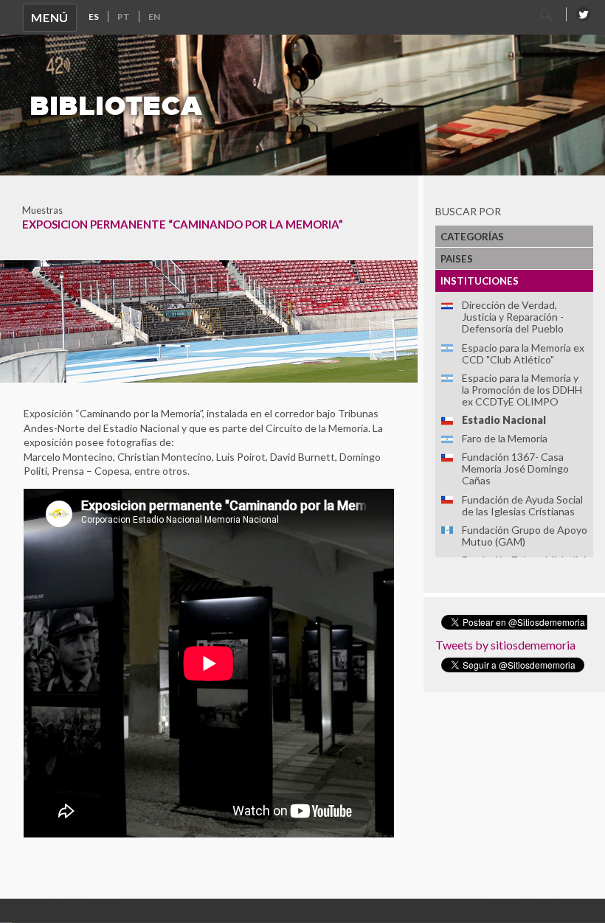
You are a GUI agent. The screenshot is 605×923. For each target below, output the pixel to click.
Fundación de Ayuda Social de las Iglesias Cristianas (522, 505)
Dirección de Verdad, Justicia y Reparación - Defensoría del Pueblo (513, 317)
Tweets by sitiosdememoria (505, 645)
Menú (50, 17)
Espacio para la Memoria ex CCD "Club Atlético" (523, 353)
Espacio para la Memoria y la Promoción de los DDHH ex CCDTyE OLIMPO (522, 390)
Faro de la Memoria (504, 438)
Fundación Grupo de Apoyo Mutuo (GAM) (524, 535)
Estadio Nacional (504, 420)
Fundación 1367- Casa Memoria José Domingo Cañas (515, 468)
